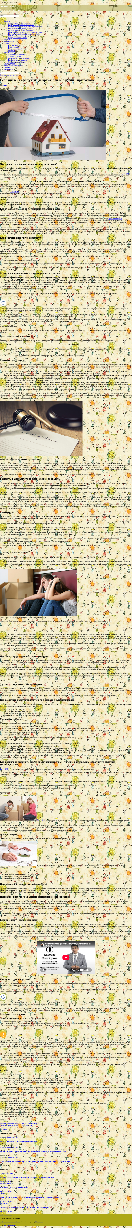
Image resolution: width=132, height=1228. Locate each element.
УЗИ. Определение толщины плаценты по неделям (26, 36)
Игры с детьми (13, 47)
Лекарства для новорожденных (19, 58)
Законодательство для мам (13, 65)
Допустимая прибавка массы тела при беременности (26, 32)
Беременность (9, 41)
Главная (7, 39)
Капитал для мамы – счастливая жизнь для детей (18, 1141)
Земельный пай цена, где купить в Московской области (19, 1123)
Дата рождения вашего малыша (19, 23)
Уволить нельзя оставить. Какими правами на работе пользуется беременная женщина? (33, 1151)
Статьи (2, 1193)
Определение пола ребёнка (17, 38)
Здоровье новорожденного (17, 54)
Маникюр (11, 51)
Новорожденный (10, 52)
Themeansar (39, 1222)
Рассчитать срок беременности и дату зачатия (24, 34)
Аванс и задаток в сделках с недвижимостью (16, 1125)
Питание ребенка (14, 45)
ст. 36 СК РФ (126, 174)
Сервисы (7, 21)
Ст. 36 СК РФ (5, 769)
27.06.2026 (4, 1201)
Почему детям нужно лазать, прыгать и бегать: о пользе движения (25, 1207)
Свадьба (7, 67)
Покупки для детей (15, 49)
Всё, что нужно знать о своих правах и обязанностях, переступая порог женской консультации (35, 1161)
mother (4, 85)
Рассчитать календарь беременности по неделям (25, 27)
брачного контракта (115, 219)
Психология (8, 69)
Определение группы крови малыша (21, 25)
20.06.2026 (4, 1211)
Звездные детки (9, 64)
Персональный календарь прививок (21, 28)
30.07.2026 (4, 1191)
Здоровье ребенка (14, 56)
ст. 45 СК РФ (14, 192)
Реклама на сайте (10, 1225)
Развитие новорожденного (17, 60)
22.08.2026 (4, 1181)
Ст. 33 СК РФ (42, 820)
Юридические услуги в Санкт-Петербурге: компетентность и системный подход (29, 1197)
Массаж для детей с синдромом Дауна (14, 1187)
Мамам (6, 43)
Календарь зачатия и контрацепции (20, 30)
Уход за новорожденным (16, 62)
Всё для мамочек (7, 6)
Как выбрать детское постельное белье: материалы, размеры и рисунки (27, 1177)
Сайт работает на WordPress (10, 1222)
